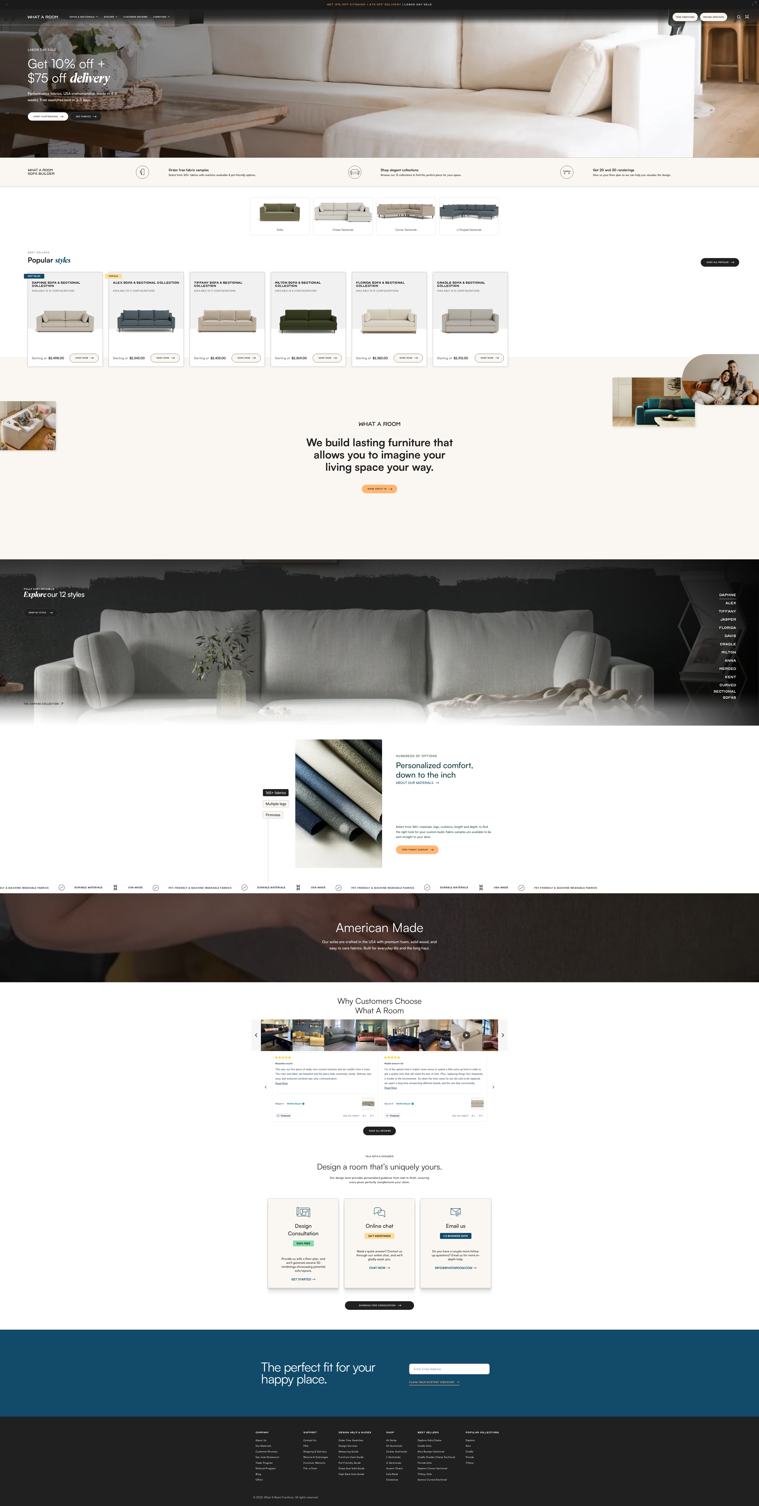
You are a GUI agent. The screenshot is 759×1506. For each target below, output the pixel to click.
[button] (48, 116)
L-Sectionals (393, 1457)
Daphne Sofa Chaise (430, 1440)
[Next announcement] (752, 4)
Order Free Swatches (351, 1440)
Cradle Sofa (424, 1445)
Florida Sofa (425, 1462)
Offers (259, 1479)
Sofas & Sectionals (82, 17)
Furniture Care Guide (351, 1457)
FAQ (305, 1445)
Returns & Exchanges (315, 1457)
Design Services (348, 1445)
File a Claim (310, 1468)
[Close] (757, 2)
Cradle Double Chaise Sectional (436, 1457)
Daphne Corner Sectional (432, 1468)
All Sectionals (394, 1445)
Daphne (470, 1440)
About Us (261, 1440)
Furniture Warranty (314, 1462)
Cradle (470, 1451)
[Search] (739, 17)
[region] (379, 1035)
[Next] (493, 1087)
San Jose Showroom (267, 1457)
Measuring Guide (349, 1451)
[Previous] (265, 1087)
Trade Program (264, 1462)
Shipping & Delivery (315, 1451)
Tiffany (470, 1462)
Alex (468, 1445)
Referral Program (266, 1468)
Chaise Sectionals (396, 1451)
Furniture (160, 17)
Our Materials (263, 1445)
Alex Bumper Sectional (431, 1451)
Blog (258, 1474)
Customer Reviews (135, 17)
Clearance (392, 1479)
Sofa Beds (392, 1474)
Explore (109, 17)
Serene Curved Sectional (432, 1479)
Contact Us (309, 1440)
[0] (747, 17)
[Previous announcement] (6, 4)
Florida (470, 1457)
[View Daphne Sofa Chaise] (368, 1103)
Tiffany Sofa (425, 1474)
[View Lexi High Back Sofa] (477, 1103)
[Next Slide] (503, 1035)
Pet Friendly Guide (350, 1462)
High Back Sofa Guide (351, 1474)
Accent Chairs (394, 1468)
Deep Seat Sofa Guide (352, 1468)
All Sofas (391, 1440)
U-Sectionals (393, 1462)
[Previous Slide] (256, 1035)
